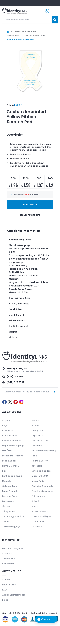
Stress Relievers (40, 511)
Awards (35, 420)
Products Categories (12, 548)
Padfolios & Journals (42, 486)
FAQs (4, 589)
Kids (4, 471)
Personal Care (9, 496)
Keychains (37, 465)
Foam (34, 455)
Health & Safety (40, 460)
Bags (4, 425)
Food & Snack (9, 460)
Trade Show (38, 521)
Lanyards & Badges (41, 471)
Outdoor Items (9, 486)
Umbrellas (37, 526)
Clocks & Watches (11, 440)
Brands (35, 425)
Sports (35, 506)
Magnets (6, 481)
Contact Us (8, 563)
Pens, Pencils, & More (42, 491)
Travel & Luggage (11, 526)
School (35, 501)
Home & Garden (10, 465)
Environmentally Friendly (44, 450)
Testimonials (8, 558)
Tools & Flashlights (41, 516)
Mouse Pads (38, 481)
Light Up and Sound (12, 476)
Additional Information (13, 594)
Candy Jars (37, 430)
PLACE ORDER (30, 204)
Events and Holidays (12, 455)
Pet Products (38, 496)
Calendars (7, 430)
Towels (5, 521)
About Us (7, 553)
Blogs (5, 599)
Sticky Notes (8, 511)
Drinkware (37, 445)
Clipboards (37, 435)
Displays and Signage (13, 445)
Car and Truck (9, 435)
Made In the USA (40, 476)
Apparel (6, 420)
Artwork (6, 579)
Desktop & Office (40, 440)
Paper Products (10, 491)
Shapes (6, 506)
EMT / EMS (7, 450)
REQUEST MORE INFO (30, 215)
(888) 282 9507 (15, 376)
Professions (8, 501)
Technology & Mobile (13, 516)
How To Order (9, 584)
